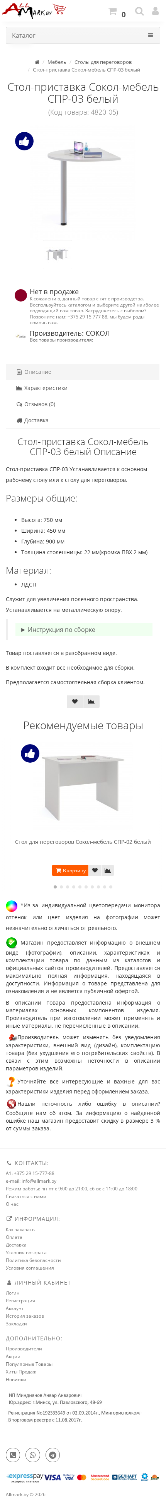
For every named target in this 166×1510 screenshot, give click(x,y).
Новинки (16, 1379)
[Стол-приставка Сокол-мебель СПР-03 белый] (83, 182)
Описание (37, 371)
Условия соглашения (30, 1268)
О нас (12, 1204)
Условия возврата (26, 1252)
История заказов (25, 1316)
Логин (13, 1293)
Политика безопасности (33, 1260)
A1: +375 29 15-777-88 (30, 1173)
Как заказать (20, 1229)
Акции (13, 1356)
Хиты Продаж (21, 1371)
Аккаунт (15, 1308)
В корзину (74, 870)
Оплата (14, 1237)
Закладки (16, 1323)
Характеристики (45, 388)
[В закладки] (75, 701)
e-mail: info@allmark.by (31, 1181)
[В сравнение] (91, 701)
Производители (24, 1348)
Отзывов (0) (39, 404)
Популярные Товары (29, 1364)
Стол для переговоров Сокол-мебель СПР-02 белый (83, 841)
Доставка (36, 420)
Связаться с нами (26, 1196)
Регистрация (20, 1300)
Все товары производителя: (61, 340)
